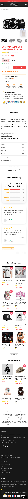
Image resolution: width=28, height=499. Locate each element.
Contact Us (3, 470)
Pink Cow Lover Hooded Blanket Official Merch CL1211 (20, 304)
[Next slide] (25, 24)
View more (14, 354)
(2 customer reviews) (13, 52)
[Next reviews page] (25, 253)
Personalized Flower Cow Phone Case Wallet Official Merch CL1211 (7, 304)
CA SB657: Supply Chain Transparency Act (11, 457)
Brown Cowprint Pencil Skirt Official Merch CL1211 (20, 400)
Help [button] (25, 497)
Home (2, 9)
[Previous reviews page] (17, 253)
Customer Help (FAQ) (6, 472)
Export (7, 9)
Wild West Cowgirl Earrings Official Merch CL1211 (7, 346)
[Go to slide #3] (19, 40)
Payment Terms (4, 466)
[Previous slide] (2, 24)
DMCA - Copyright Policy (6, 455)
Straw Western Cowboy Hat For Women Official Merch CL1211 (20, 378)
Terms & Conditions (5, 451)
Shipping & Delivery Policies (7, 464)
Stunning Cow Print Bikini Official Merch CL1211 (19, 346)
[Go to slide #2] (12, 40)
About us (3, 449)
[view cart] (26, 4)
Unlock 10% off (3, 492)
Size (3, 58)
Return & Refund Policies (6, 468)
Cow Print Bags (16, 169)
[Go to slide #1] (4, 40)
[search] (23, 4)
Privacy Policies (4, 453)
